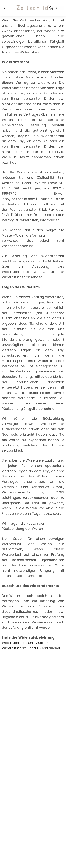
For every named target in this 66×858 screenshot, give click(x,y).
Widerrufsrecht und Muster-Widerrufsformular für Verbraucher (31, 645)
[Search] (3, 8)
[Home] (51, 8)
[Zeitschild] (33, 8)
